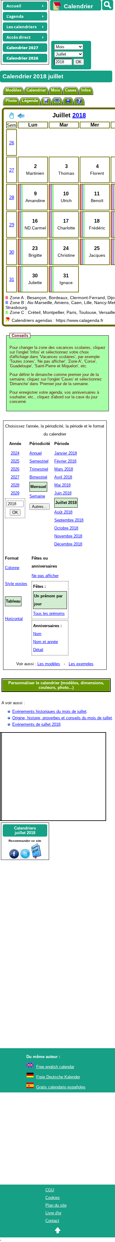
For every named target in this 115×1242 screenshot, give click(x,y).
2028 (15, 485)
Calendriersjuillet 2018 (25, 830)
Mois (55, 90)
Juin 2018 (62, 493)
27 (11, 170)
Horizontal (14, 618)
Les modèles (48, 664)
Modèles (13, 90)
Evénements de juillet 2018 (36, 724)
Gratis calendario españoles (61, 1087)
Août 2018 (63, 512)
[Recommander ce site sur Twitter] (25, 857)
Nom (37, 633)
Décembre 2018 (68, 544)
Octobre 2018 (66, 528)
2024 (15, 453)
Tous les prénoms (49, 613)
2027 (15, 477)
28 (11, 197)
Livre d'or (53, 1213)
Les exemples (81, 664)
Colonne (12, 567)
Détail (38, 649)
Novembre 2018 (68, 536)
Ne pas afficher (45, 575)
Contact (52, 1220)
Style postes (16, 583)
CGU (49, 1190)
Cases (70, 90)
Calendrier (36, 90)
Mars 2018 (63, 469)
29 (11, 224)
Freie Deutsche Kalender (58, 1077)
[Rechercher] (107, 5)
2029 (15, 493)
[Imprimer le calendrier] (68, 102)
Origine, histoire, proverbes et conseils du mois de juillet (62, 718)
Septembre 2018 (68, 520)
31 (11, 279)
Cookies (52, 1197)
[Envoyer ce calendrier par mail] (57, 101)
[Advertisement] (79, 25)
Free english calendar (55, 1066)
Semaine (37, 496)
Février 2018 (65, 461)
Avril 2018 (63, 477)
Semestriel (38, 461)
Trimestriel (38, 469)
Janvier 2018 (65, 453)
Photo (11, 100)
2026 (15, 469)
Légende (30, 100)
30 (11, 252)
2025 (15, 461)
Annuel (35, 453)
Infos (86, 90)
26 (11, 142)
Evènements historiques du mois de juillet (49, 711)
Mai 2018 (62, 485)
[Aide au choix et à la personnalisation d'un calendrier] (79, 102)
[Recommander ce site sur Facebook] (14, 857)
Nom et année (45, 641)
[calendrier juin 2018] (21, 117)
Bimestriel (38, 477)
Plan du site (56, 1205)
